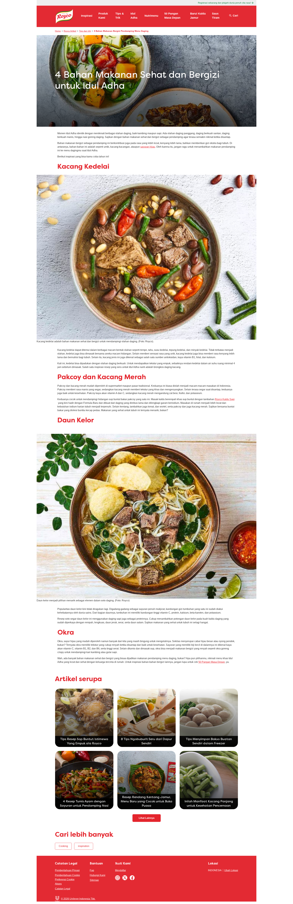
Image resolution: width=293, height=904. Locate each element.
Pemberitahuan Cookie (67, 875)
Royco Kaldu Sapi (225, 399)
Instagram (117, 877)
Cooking (63, 846)
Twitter (124, 877)
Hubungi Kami (97, 875)
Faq (92, 870)
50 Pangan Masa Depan (211, 662)
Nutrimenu (151, 15)
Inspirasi (86, 15)
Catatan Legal (62, 888)
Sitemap (94, 880)
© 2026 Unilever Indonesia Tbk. (78, 898)
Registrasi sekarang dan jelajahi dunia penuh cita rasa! (224, 3)
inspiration (83, 846)
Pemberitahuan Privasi (67, 870)
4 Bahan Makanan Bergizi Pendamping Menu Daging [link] (121, 31)
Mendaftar (120, 870)
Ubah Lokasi (231, 870)
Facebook (132, 877)
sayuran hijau (147, 146)
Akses (58, 883)
